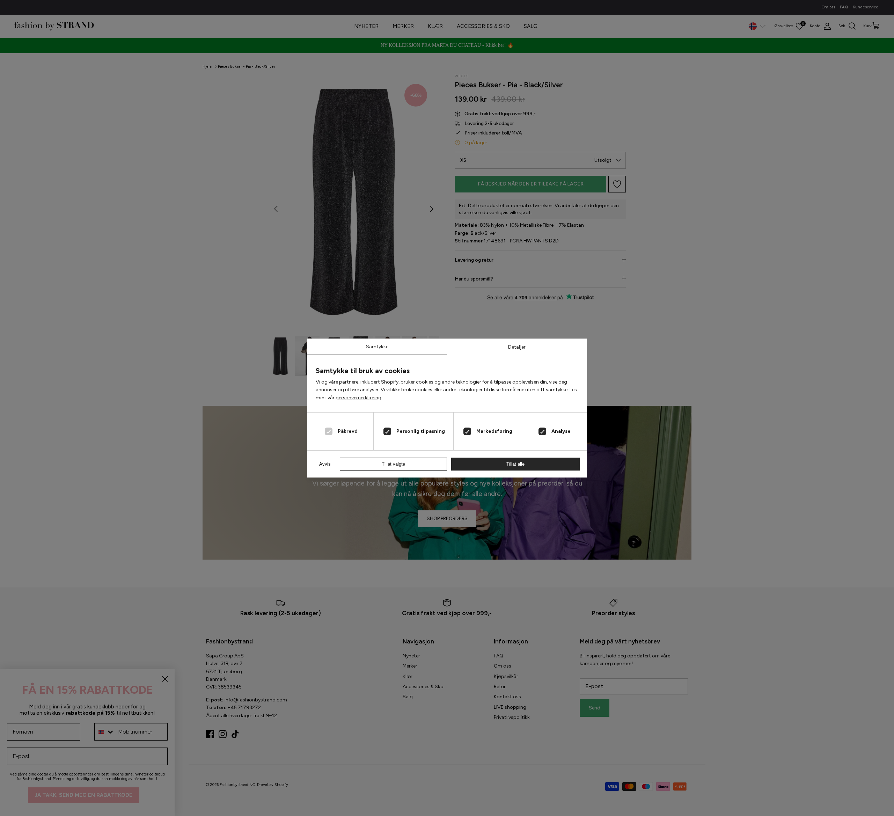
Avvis (325, 464)
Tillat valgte (393, 464)
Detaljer (517, 347)
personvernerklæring (358, 398)
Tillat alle (515, 464)
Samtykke (377, 347)
